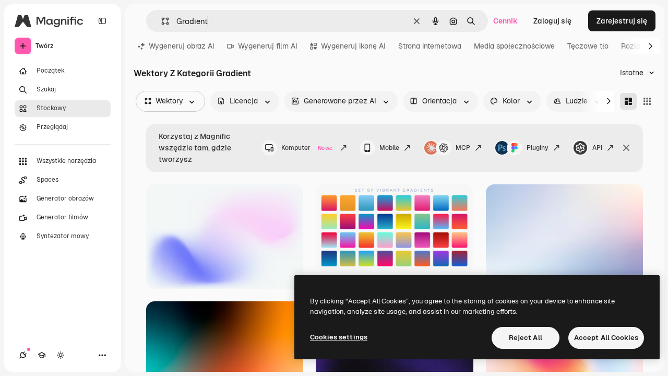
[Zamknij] (626, 148)
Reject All (525, 337)
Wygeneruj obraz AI (181, 46)
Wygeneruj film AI (267, 46)
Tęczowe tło (588, 46)
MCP (463, 148)
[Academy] (41, 355)
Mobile (389, 148)
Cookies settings (338, 337)
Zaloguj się (552, 21)
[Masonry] (628, 101)
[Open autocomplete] (161, 21)
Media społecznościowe (514, 46)
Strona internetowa (429, 46)
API (597, 148)
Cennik (505, 21)
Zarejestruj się (622, 21)
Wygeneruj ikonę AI (353, 46)
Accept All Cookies (606, 337)
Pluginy (537, 148)
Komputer (306, 148)
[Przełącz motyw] (60, 355)
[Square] (647, 101)
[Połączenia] (23, 355)
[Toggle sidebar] (102, 21)
